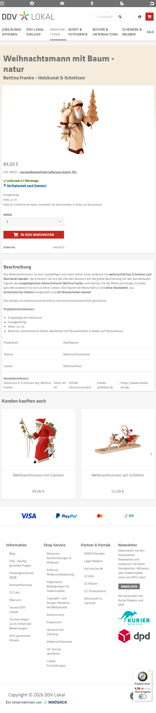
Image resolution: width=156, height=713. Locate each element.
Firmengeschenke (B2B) (21, 575)
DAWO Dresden (94, 553)
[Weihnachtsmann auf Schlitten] (117, 439)
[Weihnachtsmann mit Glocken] (38, 439)
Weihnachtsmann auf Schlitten (117, 475)
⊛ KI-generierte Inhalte (19, 637)
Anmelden (129, 586)
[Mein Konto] (140, 17)
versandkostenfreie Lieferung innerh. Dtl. (48, 172)
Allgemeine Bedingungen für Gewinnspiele (58, 586)
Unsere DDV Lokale (17, 609)
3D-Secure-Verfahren (54, 651)
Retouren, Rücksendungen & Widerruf (59, 558)
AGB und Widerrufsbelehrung (59, 572)
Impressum (54, 622)
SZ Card (14, 592)
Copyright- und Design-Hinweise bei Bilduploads (58, 602)
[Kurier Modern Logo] (134, 618)
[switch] (143, 696)
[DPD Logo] (134, 636)
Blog (12, 553)
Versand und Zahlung (55, 631)
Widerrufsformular (59, 641)
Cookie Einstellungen (56, 663)
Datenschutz (55, 614)
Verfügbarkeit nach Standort (27, 185)
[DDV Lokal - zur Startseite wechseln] (28, 16)
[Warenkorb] (149, 17)
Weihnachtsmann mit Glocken (38, 475)
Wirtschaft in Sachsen (93, 600)
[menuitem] (109, 17)
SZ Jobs (89, 576)
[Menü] (149, 671)
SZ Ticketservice (95, 591)
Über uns (15, 600)
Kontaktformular (20, 585)
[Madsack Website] (36, 702)
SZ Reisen (91, 583)
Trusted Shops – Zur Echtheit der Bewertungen (20, 623)
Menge (7, 214)
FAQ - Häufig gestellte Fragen (20, 563)
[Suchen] (121, 17)
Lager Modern (93, 561)
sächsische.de (93, 568)
